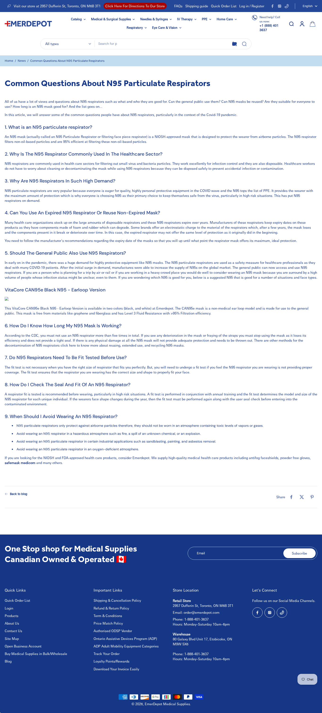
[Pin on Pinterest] (312, 497)
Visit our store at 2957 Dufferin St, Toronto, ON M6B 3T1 (57, 6)
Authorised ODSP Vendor (113, 631)
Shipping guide (196, 6)
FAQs (178, 6)
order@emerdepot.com (201, 612)
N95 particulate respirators (192, 262)
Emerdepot (164, 308)
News (22, 60)
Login (9, 608)
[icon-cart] (312, 23)
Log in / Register (251, 6)
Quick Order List (223, 6)
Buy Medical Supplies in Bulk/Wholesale (36, 653)
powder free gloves (295, 458)
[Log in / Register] (302, 23)
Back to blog (18, 494)
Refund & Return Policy (111, 608)
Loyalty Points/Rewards (111, 661)
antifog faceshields (263, 458)
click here (68, 345)
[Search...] (244, 44)
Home (9, 60)
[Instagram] (279, 6)
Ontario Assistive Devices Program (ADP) (125, 638)
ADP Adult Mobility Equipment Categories (126, 646)
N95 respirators (92, 101)
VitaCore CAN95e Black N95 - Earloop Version (47, 308)
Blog (8, 661)
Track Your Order (107, 653)
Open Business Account (23, 646)
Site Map (12, 638)
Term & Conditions (108, 616)
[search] (291, 23)
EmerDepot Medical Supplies (167, 704)
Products (11, 616)
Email (201, 553)
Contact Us (13, 631)
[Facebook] (272, 6)
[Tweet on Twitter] (302, 497)
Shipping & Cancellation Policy (117, 600)
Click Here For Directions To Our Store (135, 6)
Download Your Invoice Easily (116, 669)
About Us (12, 623)
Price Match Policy (108, 623)
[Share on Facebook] (291, 497)
